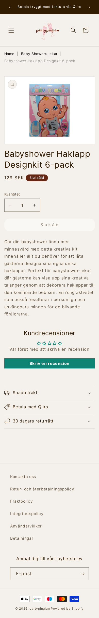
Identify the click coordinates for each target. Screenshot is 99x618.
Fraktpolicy (21, 501)
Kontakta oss (23, 476)
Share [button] (16, 438)
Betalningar (21, 538)
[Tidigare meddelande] (9, 7)
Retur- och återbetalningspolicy (42, 489)
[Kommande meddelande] (89, 7)
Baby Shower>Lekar (39, 53)
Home (9, 53)
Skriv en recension (49, 363)
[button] (11, 30)
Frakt (8, 185)
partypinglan (39, 608)
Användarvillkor (26, 526)
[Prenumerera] (82, 573)
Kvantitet (12, 194)
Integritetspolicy (26, 513)
